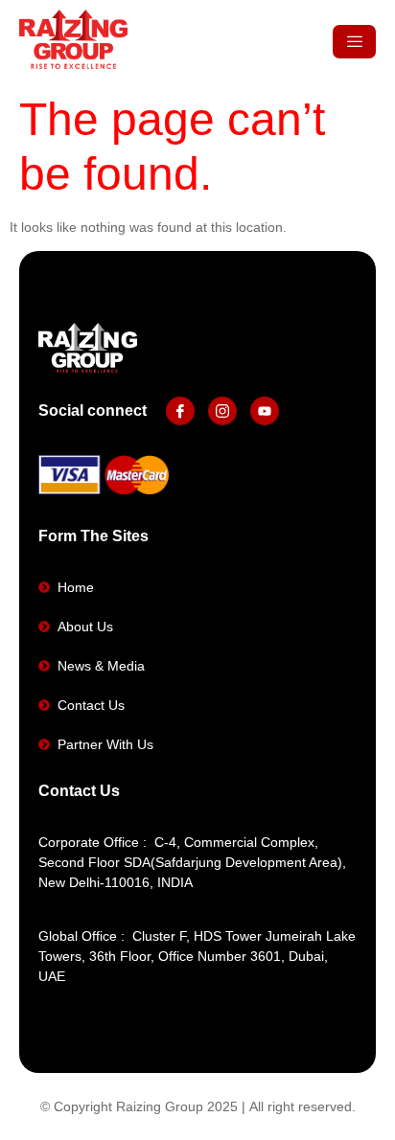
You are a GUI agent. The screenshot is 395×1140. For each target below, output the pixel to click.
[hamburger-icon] (354, 41)
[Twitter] (222, 411)
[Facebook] (180, 411)
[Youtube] (264, 411)
